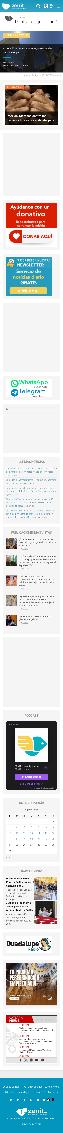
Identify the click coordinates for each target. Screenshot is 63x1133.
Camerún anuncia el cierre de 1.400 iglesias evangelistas (35, 618)
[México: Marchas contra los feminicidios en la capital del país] (31, 104)
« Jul (8, 857)
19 (24, 839)
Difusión (9, 1092)
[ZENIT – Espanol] (17, 6)
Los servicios (52, 1086)
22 (46, 839)
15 (46, 833)
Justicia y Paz (14, 87)
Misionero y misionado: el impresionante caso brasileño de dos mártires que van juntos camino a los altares (37, 581)
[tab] (18, 1019)
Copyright (36, 1092)
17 (10, 839)
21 (38, 839)
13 (31, 833)
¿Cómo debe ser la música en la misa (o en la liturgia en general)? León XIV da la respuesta (37, 542)
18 (17, 839)
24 (10, 845)
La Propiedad (35, 1086)
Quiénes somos (11, 1086)
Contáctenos (51, 1092)
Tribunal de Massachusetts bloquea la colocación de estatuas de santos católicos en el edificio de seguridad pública (30, 502)
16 (53, 833)
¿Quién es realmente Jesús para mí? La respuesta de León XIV (19, 906)
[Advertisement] (31, 164)
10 (10, 833)
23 (53, 839)
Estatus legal (22, 1092)
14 (38, 833)
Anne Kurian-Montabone (15, 65)
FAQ (24, 1086)
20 (31, 839)
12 (24, 833)
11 (17, 833)
